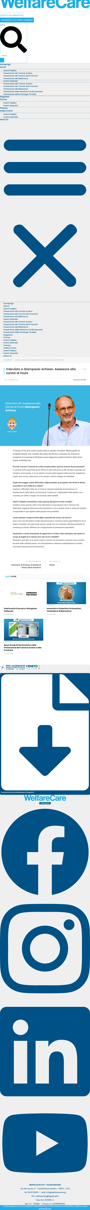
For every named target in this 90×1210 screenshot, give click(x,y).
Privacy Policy (54, 1206)
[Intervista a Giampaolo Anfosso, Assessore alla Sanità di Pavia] (45, 445)
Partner (3, 99)
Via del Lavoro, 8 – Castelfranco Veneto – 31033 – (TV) (45, 1188)
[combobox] (13, 55)
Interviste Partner (79, 380)
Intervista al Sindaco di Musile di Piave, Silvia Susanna (26, 566)
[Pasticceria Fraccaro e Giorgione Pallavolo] (23, 593)
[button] (45, 211)
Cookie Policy (67, 1206)
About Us (4, 119)
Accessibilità (27, 1206)
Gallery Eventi (6, 111)
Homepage (5, 64)
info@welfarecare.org (56, 1192)
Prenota (4, 108)
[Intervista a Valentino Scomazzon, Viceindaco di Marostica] (66, 593)
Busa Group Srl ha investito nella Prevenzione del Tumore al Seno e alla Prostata (22, 647)
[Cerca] (2, 60)
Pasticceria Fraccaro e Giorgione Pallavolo (20, 609)
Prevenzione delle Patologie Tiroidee (20, 94)
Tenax (52, 565)
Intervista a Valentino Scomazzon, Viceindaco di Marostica (64, 609)
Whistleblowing (40, 1206)
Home (17, 360)
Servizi (3, 67)
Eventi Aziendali (11, 105)
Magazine (4, 97)
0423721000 (33, 1192)
